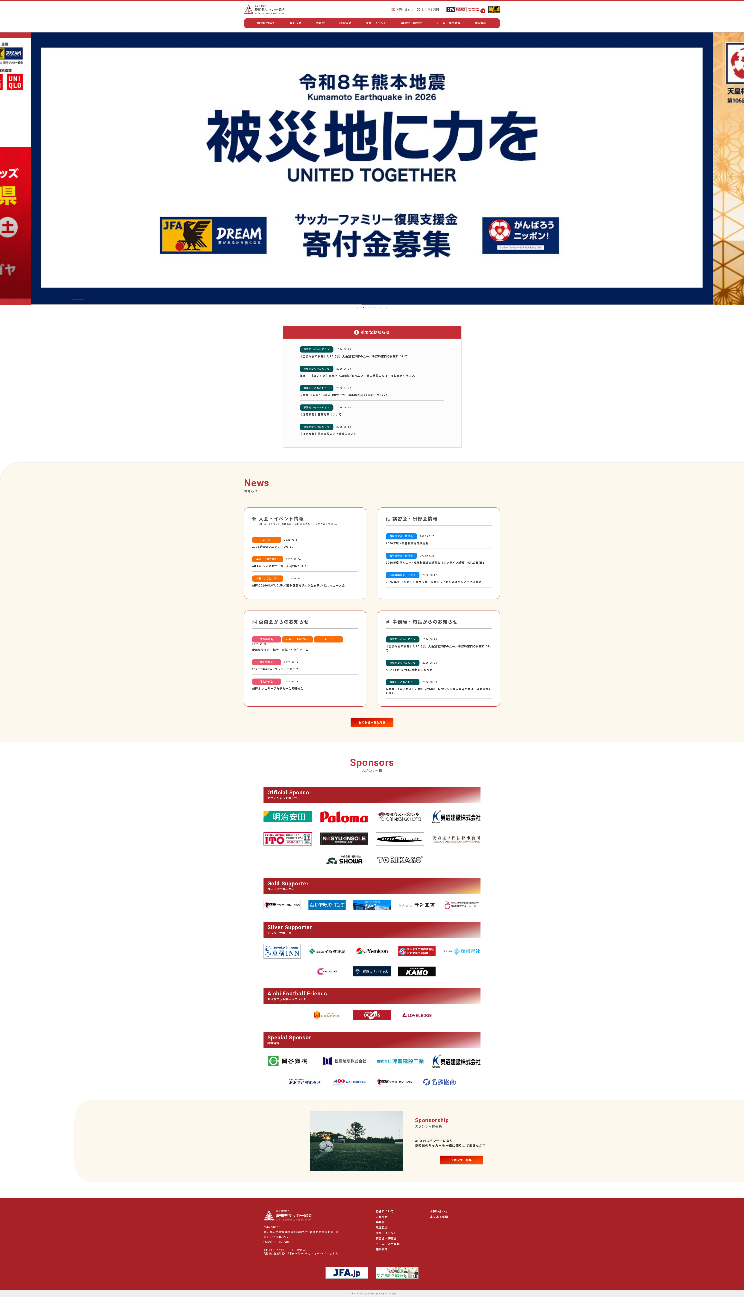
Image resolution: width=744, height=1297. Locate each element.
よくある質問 (430, 9)
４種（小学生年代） (267, 559)
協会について (266, 23)
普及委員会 (266, 639)
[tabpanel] (372, 168)
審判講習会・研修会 (401, 536)
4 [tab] (375, 308)
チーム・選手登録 (448, 23)
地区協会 (345, 23)
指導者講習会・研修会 (403, 575)
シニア (266, 539)
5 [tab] (381, 308)
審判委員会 (266, 662)
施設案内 (481, 23)
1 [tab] (357, 308)
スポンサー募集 (461, 1160)
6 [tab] (386, 308)
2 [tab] (363, 308)
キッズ (328, 639)
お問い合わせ (405, 9)
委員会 (320, 23)
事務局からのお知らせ (317, 349)
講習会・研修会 (411, 23)
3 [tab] (369, 308)
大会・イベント (376, 23)
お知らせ (295, 23)
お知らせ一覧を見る (372, 722)
